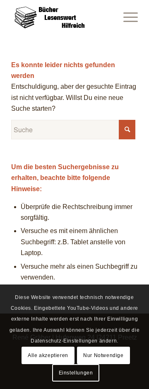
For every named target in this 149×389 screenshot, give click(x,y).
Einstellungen (76, 373)
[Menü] (126, 16)
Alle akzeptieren (48, 355)
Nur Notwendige (103, 355)
